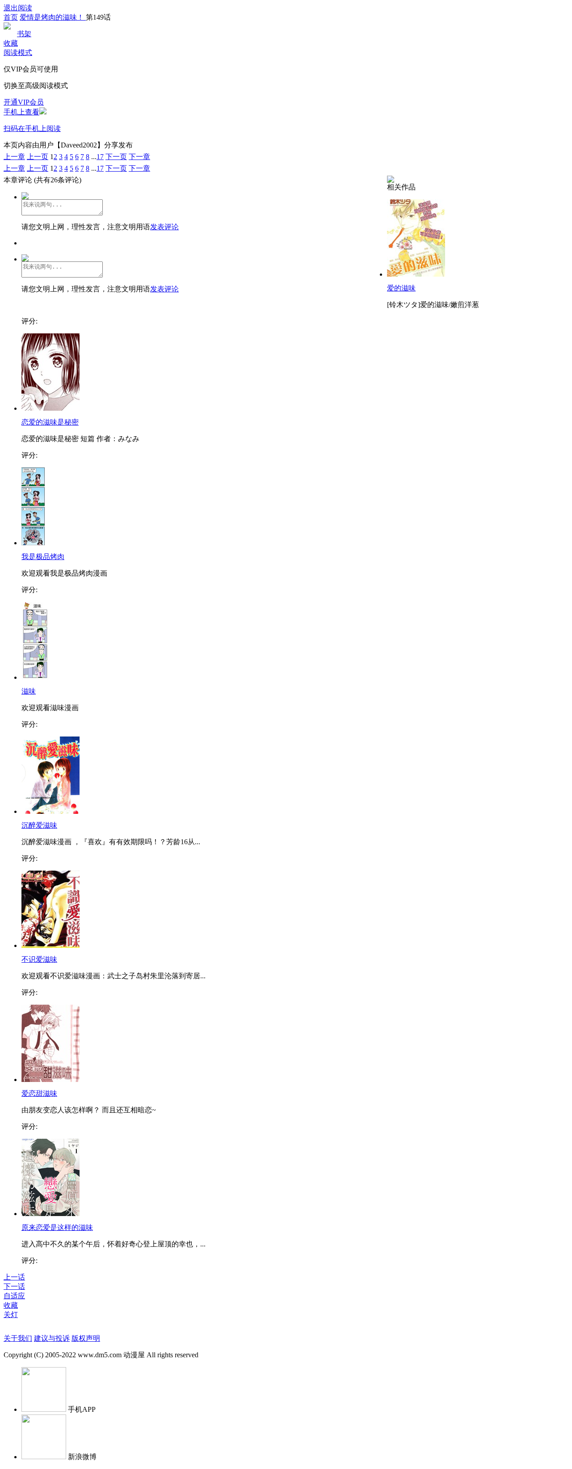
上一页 (37, 156)
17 (100, 156)
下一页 (116, 156)
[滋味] (35, 677)
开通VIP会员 (24, 102)
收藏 (11, 43)
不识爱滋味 (39, 959)
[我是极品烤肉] (33, 543)
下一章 (139, 156)
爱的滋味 (401, 288)
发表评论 (164, 227)
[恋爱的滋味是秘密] (50, 408)
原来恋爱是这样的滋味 (57, 1227)
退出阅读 (18, 8)
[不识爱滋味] (50, 945)
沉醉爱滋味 (39, 825)
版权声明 (86, 1338)
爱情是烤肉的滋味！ (53, 17)
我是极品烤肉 (42, 556)
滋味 (28, 691)
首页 (11, 17)
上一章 (14, 156)
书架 (24, 34)
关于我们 (18, 1338)
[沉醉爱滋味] (50, 811)
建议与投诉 (52, 1338)
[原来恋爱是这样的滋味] (50, 1213)
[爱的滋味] (416, 274)
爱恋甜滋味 (39, 1093)
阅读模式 (18, 52)
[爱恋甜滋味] (50, 1079)
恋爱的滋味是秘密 (50, 422)
